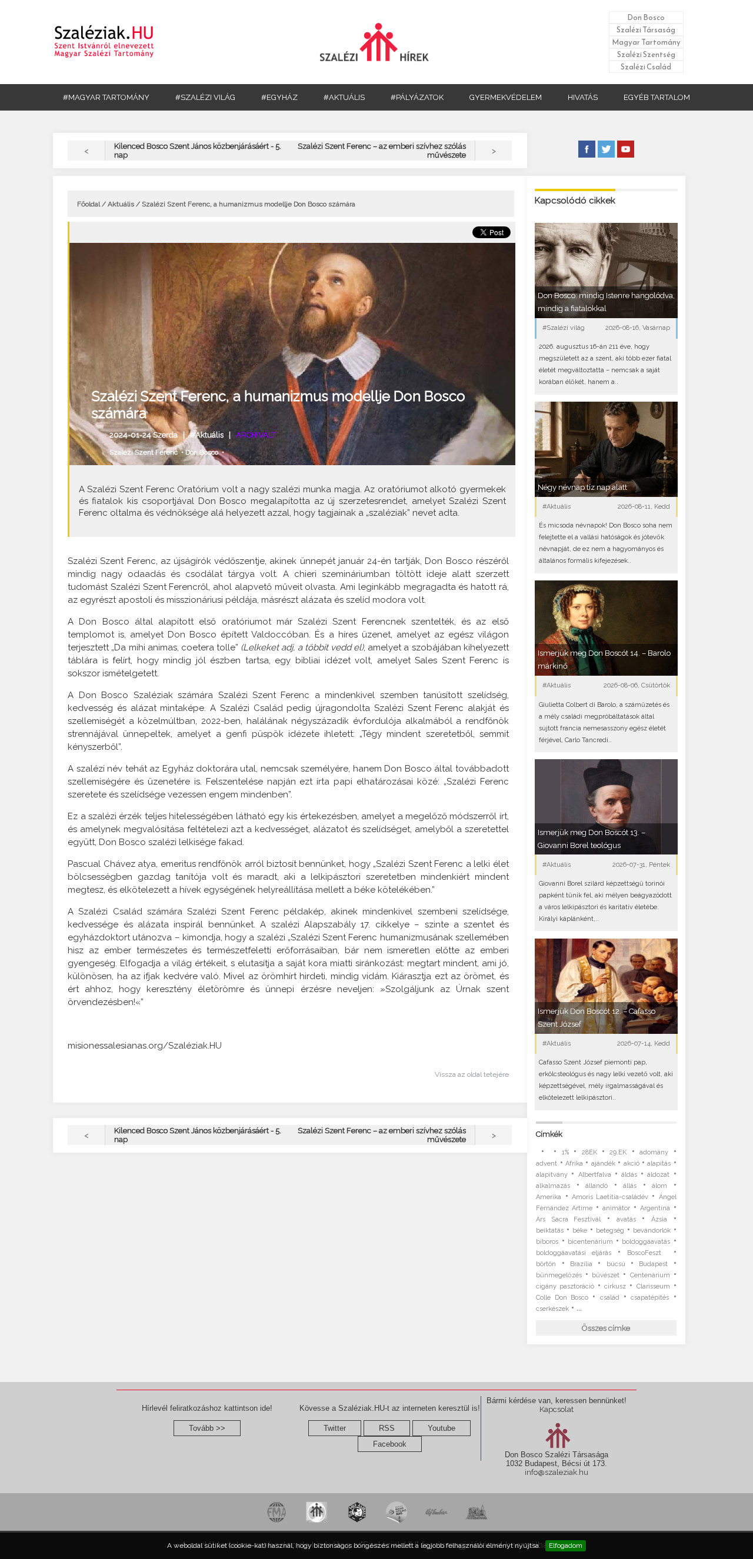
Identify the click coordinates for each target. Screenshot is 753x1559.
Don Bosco (646, 17)
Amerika (548, 1197)
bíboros (547, 1242)
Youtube (441, 1428)
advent (546, 1163)
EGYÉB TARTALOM (657, 97)
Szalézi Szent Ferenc (143, 452)
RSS (387, 1428)
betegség (610, 1230)
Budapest (653, 1264)
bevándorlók (652, 1230)
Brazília (581, 1264)
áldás (629, 1175)
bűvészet (605, 1275)
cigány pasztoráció (565, 1286)
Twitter (335, 1428)
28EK (589, 1152)
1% (565, 1152)
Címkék (549, 1134)
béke (579, 1230)
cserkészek (552, 1309)
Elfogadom (565, 1545)
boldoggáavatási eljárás (573, 1253)
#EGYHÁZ (279, 97)
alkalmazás (553, 1186)
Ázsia (659, 1219)
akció (631, 1163)
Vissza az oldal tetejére (472, 1074)
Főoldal (88, 204)
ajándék (603, 1163)
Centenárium (650, 1275)
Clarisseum (653, 1286)
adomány (653, 1152)
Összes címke (606, 1328)
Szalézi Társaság (646, 29)
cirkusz (615, 1286)
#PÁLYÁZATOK (417, 97)
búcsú (616, 1264)
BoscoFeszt (647, 1253)
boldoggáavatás (646, 1242)
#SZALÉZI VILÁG (205, 97)
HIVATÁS (583, 97)
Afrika (574, 1163)
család (609, 1297)
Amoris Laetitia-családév (610, 1197)
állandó (596, 1186)
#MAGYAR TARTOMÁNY (106, 97)
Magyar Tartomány (646, 42)
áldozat (658, 1175)
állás (630, 1186)
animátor (616, 1208)
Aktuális (121, 204)
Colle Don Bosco (562, 1297)
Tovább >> (207, 1428)
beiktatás (550, 1230)
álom (659, 1186)
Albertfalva (594, 1175)
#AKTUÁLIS (344, 97)
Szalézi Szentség (646, 54)
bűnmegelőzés (559, 1275)
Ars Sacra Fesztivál (568, 1219)
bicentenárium (590, 1242)
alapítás (659, 1163)
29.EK (618, 1152)
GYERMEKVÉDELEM (505, 97)
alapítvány (552, 1175)
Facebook (390, 1444)
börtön (546, 1264)
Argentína (655, 1208)
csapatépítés (650, 1297)
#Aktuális (207, 434)
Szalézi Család (646, 66)
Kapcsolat (556, 1409)
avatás (626, 1219)
